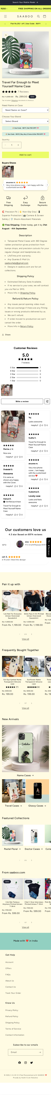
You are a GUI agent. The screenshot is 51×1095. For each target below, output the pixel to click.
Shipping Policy (27, 293)
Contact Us (10, 987)
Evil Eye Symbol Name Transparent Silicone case (12, 682)
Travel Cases (12, 805)
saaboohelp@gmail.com (16, 263)
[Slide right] (32, 634)
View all (25, 639)
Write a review (22, 401)
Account (9, 962)
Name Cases (24, 775)
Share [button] (8, 335)
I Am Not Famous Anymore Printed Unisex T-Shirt (12, 904)
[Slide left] (20, 634)
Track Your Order (13, 993)
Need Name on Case (12, 105)
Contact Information (14, 1035)
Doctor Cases (32, 849)
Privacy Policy (11, 1010)
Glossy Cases (35, 805)
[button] (5, 16)
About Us (9, 981)
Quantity (5, 140)
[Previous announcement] (5, 24)
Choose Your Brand (11, 116)
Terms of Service (13, 1029)
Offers (8, 968)
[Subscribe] (40, 1052)
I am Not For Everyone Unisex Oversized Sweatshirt (12, 616)
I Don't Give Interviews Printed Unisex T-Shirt (33, 903)
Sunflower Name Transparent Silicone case (33, 682)
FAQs (7, 974)
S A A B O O (15, 1075)
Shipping (14, 100)
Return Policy (26, 326)
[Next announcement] (46, 24)
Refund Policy (11, 1016)
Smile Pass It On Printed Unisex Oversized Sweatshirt (34, 616)
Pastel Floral (11, 849)
